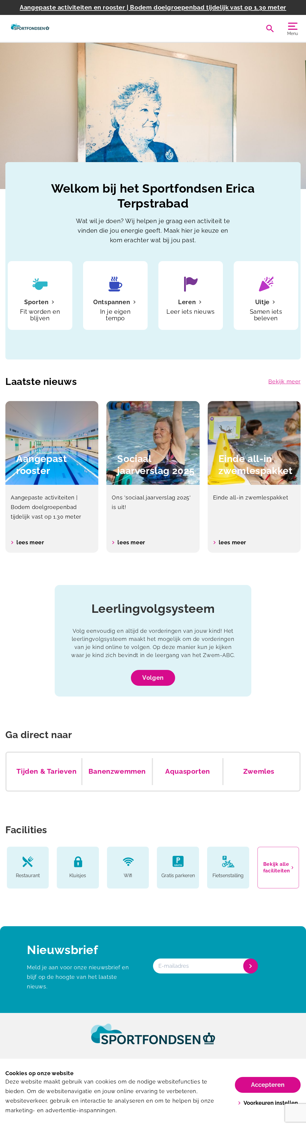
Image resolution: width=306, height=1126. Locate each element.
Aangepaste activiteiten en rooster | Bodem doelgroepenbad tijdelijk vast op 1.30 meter (153, 7)
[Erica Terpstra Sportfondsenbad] (30, 28)
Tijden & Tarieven (46, 771)
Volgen (153, 677)
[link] (153, 1039)
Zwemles (258, 771)
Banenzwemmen (117, 771)
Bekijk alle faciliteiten (276, 867)
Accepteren (267, 1084)
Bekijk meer (284, 381)
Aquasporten (187, 771)
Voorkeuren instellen (271, 1103)
